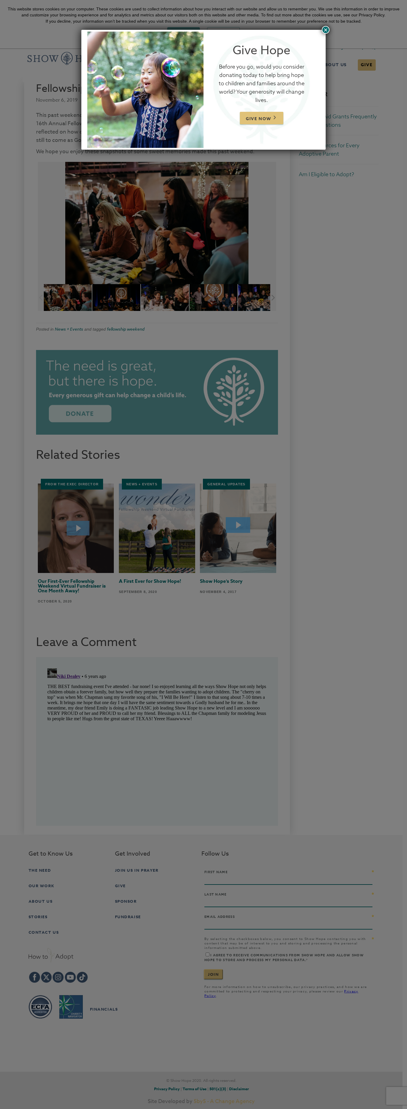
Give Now (258, 119)
